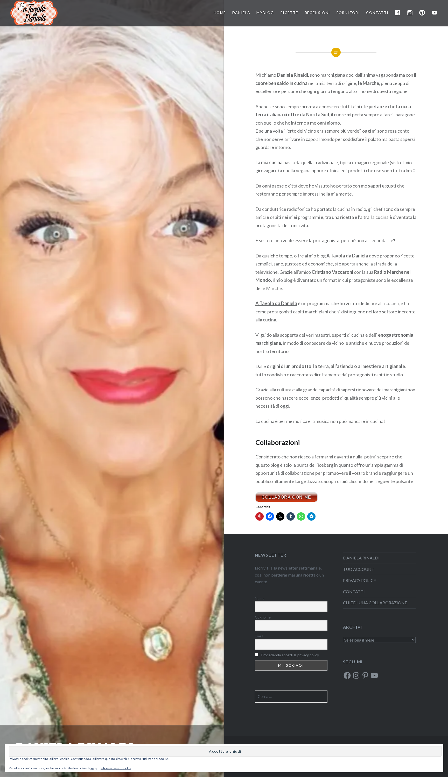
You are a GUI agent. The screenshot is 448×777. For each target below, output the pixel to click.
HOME (220, 12)
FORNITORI (348, 12)
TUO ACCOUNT (358, 569)
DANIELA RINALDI (361, 557)
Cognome (263, 617)
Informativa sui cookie (116, 768)
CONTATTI (377, 12)
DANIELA (241, 12)
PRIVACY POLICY (359, 580)
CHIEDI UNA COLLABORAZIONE (375, 602)
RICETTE (289, 12)
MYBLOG (265, 12)
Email (259, 636)
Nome (259, 598)
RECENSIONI (317, 12)
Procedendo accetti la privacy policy (290, 655)
